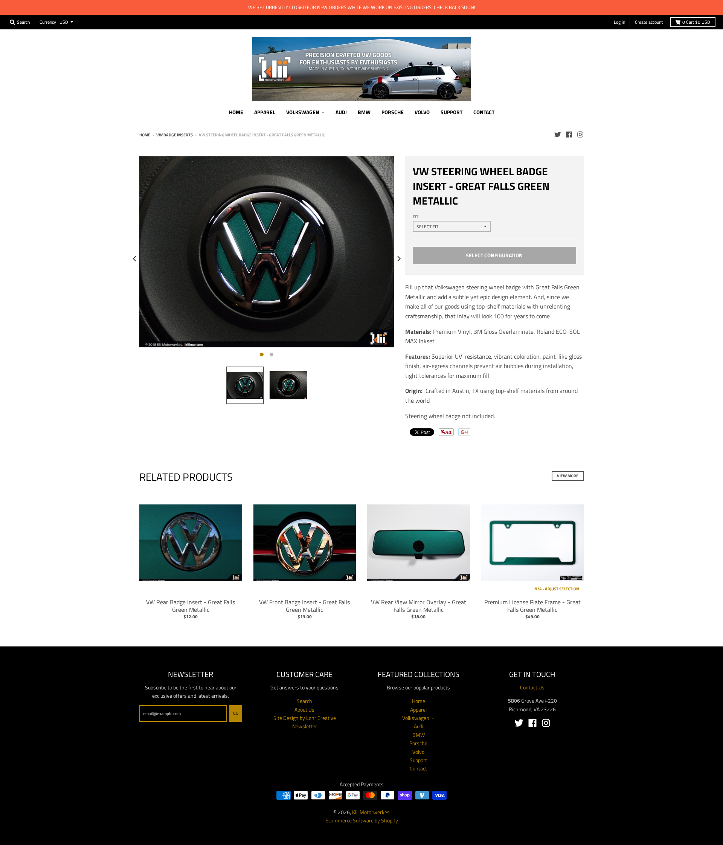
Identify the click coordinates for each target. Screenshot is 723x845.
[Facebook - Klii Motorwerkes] (569, 134)
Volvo (418, 752)
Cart (696, 22)
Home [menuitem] (236, 112)
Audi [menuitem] (341, 112)
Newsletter (304, 726)
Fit (415, 217)
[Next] (398, 258)
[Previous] (134, 258)
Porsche (418, 743)
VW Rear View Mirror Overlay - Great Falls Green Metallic (418, 605)
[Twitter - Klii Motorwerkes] (557, 134)
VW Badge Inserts (174, 135)
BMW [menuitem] (364, 112)
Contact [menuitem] (483, 112)
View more (567, 476)
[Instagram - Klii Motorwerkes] (580, 134)
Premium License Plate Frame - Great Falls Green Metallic (532, 605)
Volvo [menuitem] (422, 112)
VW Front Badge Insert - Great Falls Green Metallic (304, 605)
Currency (48, 21)
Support (418, 760)
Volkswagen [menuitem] (302, 112)
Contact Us (532, 687)
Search (304, 701)
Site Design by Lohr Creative (304, 718)
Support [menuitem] (451, 112)
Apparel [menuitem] (264, 112)
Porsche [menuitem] (392, 112)
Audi (418, 726)
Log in (619, 22)
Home (144, 135)
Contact (418, 768)
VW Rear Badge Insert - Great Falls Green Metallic (190, 605)
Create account (649, 22)
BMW (418, 735)
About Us (304, 710)
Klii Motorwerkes (371, 812)
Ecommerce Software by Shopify (361, 820)
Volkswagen (415, 718)
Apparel (418, 710)
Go (235, 713)
